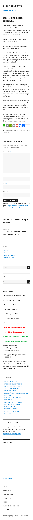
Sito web (5, 191)
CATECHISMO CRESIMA (11, 388)
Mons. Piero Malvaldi (10, 130)
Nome (5, 176)
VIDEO (5, 502)
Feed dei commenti (10, 255)
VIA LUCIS (7, 413)
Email (5, 184)
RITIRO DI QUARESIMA (11, 411)
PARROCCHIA (7, 490)
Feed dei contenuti (10, 253)
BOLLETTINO (7, 498)
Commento (7, 151)
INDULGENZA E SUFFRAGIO (13, 402)
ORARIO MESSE (8, 494)
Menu (28, 6)
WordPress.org (9, 257)
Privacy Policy (7, 478)
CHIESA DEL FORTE (12, 6)
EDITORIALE (8, 400)
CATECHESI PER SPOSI (11, 382)
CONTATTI (6, 510)
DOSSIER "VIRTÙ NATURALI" (13, 397)
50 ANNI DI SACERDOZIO (11, 506)
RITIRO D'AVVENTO (10, 409)
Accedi (6, 250)
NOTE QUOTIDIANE (10, 407)
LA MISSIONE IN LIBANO (12, 404)
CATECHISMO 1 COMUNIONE (13, 384)
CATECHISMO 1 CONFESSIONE (13, 386)
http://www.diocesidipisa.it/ (12, 433)
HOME (5, 486)
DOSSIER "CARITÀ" (10, 391)
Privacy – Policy (19, 515)
